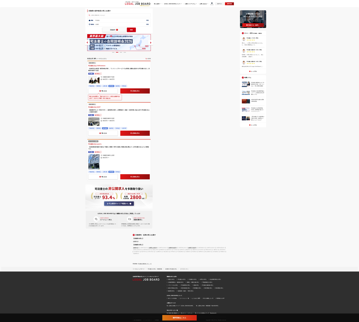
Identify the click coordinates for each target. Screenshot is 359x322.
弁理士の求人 (203, 279)
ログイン (219, 3)
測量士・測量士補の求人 (193, 282)
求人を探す (157, 3)
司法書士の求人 (182, 279)
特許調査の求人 (219, 288)
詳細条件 (112, 30)
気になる (104, 91)
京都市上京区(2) (153, 247)
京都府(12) (135, 241)
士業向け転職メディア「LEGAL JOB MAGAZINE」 (181, 305)
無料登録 (229, 3)
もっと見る (254, 71)
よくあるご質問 (196, 298)
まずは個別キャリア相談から (118, 203)
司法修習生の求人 (185, 285)
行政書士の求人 (193, 279)
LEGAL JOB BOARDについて (172, 3)
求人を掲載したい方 (208, 298)
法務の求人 (196, 285)
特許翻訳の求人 (197, 288)
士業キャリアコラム (190, 3)
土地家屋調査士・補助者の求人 (176, 282)
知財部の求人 (171, 291)
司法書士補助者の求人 (207, 285)
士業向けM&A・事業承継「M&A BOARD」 (208, 305)
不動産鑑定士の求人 (207, 282)
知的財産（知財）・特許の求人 (186, 291)
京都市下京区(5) (192, 247)
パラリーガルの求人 (173, 285)
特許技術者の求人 (185, 288)
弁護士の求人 (171, 279)
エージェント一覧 (184, 298)
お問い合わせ (203, 3)
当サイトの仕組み (172, 298)
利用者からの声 (220, 298)
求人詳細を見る (135, 91)
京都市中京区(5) (172, 247)
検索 (131, 30)
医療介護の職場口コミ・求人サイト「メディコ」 (180, 313)
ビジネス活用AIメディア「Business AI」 (207, 313)
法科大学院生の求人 (173, 288)
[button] (87, 42)
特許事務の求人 (208, 288)
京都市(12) (135, 247)
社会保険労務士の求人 (215, 279)
